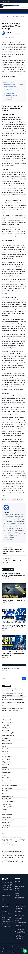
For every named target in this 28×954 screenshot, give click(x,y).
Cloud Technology (7, 733)
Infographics (5, 762)
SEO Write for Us (6, 924)
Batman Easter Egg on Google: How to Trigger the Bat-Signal (13, 601)
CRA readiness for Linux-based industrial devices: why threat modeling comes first (14, 575)
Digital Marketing (6, 735)
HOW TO (8, 16)
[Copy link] (15, 37)
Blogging (4, 725)
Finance (4, 748)
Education (4, 741)
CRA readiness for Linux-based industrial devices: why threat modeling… (19, 910)
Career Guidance (6, 730)
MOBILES (4, 777)
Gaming (4, 751)
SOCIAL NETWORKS (7, 801)
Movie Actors (5, 780)
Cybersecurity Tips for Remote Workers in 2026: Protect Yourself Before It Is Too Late (14, 626)
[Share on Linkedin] (9, 37)
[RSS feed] (3, 899)
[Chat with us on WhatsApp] (25, 951)
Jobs (3, 767)
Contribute (4, 909)
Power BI (4, 791)
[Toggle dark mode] (26, 6)
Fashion (4, 746)
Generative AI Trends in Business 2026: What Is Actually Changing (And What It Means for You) (14, 653)
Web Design (5, 817)
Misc (3, 775)
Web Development (7, 820)
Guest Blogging (6, 756)
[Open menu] (26, 11)
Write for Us (5, 906)
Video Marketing (6, 814)
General (4, 754)
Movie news (5, 783)
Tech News (5, 804)
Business (4, 727)
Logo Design (5, 772)
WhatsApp (11, 951)
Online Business (6, 788)
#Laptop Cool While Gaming (15, 499)
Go (24, 678)
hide (12, 82)
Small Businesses (7, 796)
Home (3, 16)
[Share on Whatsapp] (12, 37)
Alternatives (5, 719)
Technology (5, 806)
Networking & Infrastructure (9, 785)
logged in (12, 668)
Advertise (4, 911)
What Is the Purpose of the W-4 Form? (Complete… (20, 924)
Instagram (5, 764)
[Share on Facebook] (3, 37)
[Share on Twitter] (6, 37)
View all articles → (8, 539)
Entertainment (6, 743)
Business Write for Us (7, 921)
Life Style (4, 769)
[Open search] (22, 6)
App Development (7, 722)
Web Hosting (5, 822)
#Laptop (4, 499)
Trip (3, 812)
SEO (3, 793)
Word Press (5, 825)
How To (23, 948)
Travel (4, 809)
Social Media (5, 798)
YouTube (4, 827)
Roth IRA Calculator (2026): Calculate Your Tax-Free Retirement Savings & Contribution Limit (14, 704)
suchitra (8, 32)
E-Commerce (5, 738)
